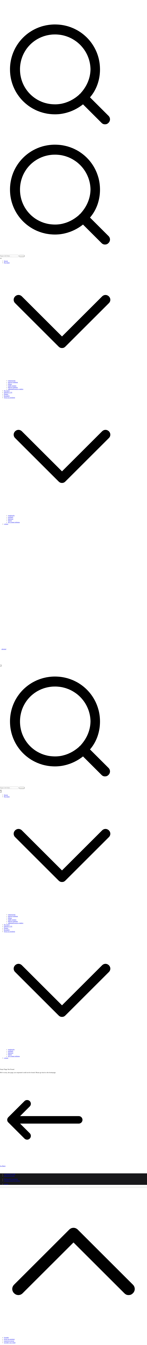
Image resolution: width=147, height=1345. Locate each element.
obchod (4, 649)
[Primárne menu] (1, 665)
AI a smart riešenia (14, 522)
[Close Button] (1, 792)
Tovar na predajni (9, 931)
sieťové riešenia (13, 382)
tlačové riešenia (13, 387)
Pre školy (7, 391)
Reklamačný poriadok (11, 1179)
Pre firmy (7, 796)
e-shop (6, 524)
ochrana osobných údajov (12, 1181)
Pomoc (6, 394)
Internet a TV (8, 392)
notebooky (11, 515)
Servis (6, 261)
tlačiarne (10, 519)
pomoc (6, 1184)
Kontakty (7, 396)
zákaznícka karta (9, 1176)
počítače (10, 517)
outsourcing (11, 380)
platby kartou (12, 385)
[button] (1, 258)
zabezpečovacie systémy (15, 389)
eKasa (10, 384)
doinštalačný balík (9, 1174)
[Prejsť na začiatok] (73, 1334)
